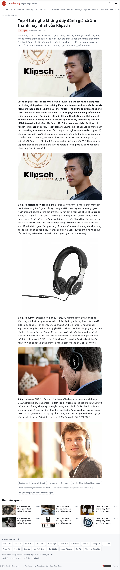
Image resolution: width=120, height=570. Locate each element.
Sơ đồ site (26, 558)
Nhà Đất (70, 10)
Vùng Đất (6, 549)
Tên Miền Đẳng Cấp (92, 549)
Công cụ (13, 558)
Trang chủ (5, 15)
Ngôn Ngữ (52, 544)
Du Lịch (39, 10)
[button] (110, 3)
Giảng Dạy (64, 544)
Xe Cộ (63, 10)
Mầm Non (29, 544)
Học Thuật (40, 544)
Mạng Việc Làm (66, 549)
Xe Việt (78, 549)
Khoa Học (95, 10)
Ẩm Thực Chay (39, 549)
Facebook (35, 558)
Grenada (18, 544)
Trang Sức (96, 544)
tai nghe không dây (39, 483)
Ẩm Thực (78, 10)
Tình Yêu (113, 10)
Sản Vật (27, 549)
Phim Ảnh (20, 10)
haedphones (23, 483)
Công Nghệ (30, 10)
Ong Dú (17, 549)
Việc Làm (87, 10)
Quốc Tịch (7, 544)
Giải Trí (12, 10)
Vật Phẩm (75, 544)
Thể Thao (104, 10)
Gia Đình (5, 10)
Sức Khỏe (47, 10)
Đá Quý (85, 544)
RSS (19, 558)
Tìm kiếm (5, 558)
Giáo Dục (55, 10)
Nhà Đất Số (53, 549)
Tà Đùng (107, 544)
